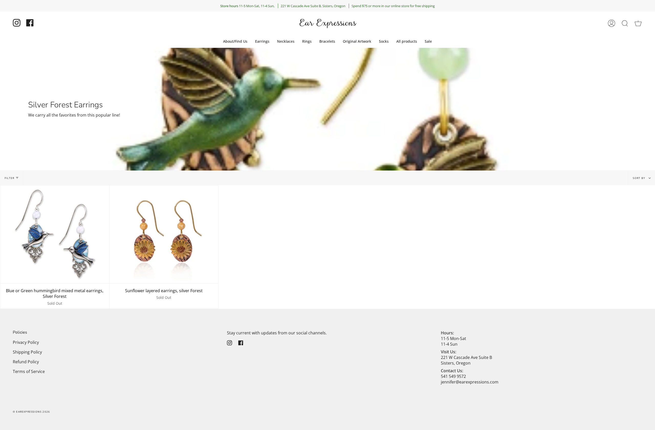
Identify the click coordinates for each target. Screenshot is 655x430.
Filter (9, 178)
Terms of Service (29, 371)
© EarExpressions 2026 (31, 411)
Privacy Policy (26, 342)
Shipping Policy (27, 352)
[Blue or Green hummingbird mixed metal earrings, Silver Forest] (54, 234)
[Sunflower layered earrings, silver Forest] (164, 234)
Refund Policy (26, 362)
